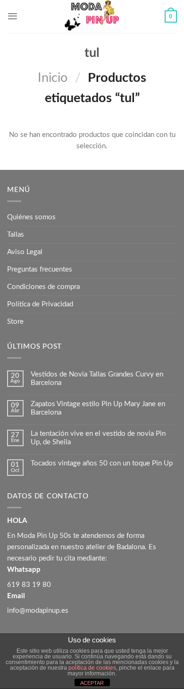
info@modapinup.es (37, 610)
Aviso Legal (24, 252)
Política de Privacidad (40, 304)
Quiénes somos (31, 217)
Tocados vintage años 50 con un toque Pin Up (102, 463)
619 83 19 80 (29, 584)
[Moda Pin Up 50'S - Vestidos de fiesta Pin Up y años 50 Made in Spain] (92, 16)
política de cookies (92, 668)
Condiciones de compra (43, 286)
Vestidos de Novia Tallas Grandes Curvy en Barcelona (97, 378)
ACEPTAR (92, 683)
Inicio (52, 78)
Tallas (15, 234)
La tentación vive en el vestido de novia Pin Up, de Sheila (98, 438)
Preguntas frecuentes (39, 269)
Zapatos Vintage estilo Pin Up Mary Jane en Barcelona (98, 408)
